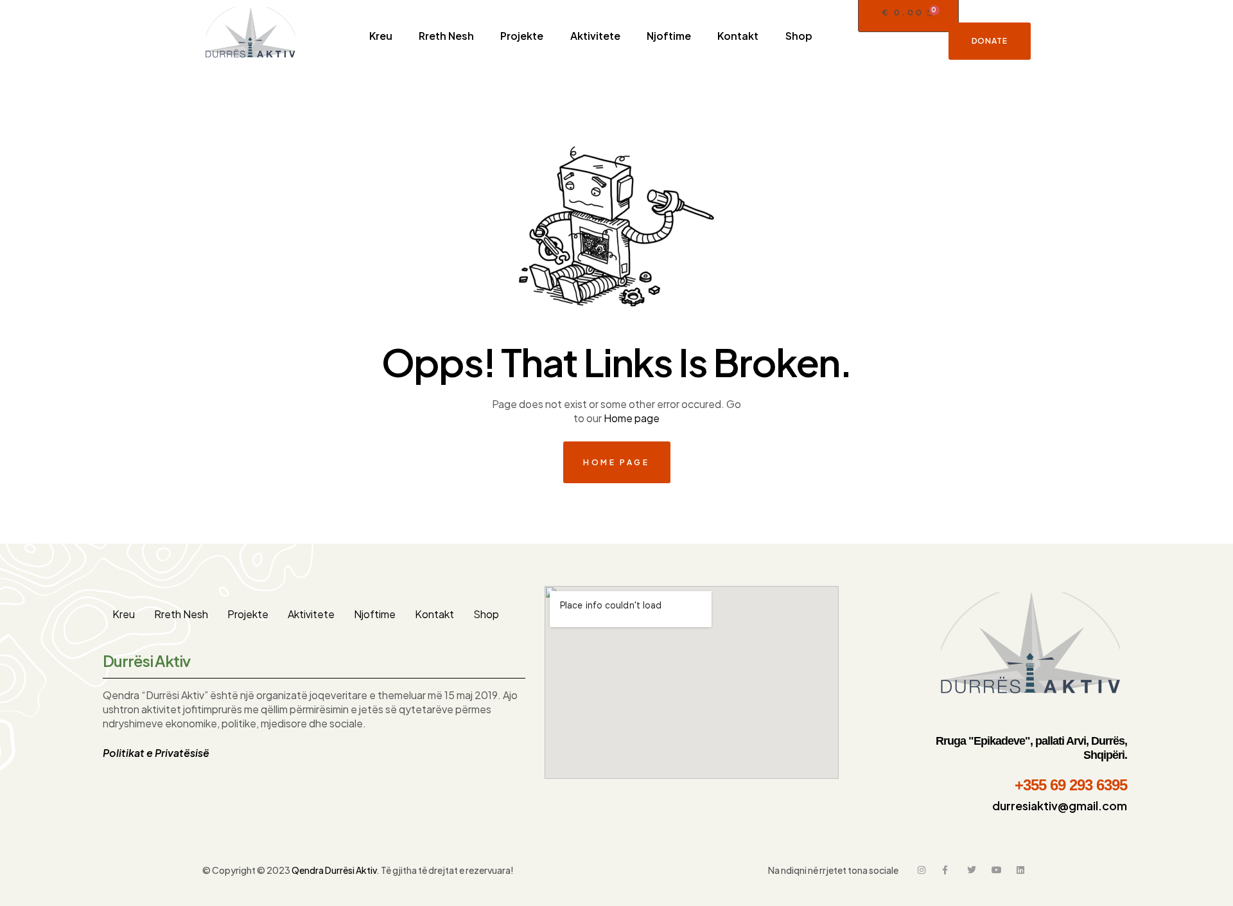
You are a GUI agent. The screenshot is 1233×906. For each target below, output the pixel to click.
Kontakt (434, 614)
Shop (486, 614)
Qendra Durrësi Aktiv (334, 870)
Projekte (247, 614)
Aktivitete (311, 614)
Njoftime (375, 614)
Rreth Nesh (181, 614)
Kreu (123, 614)
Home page (632, 418)
